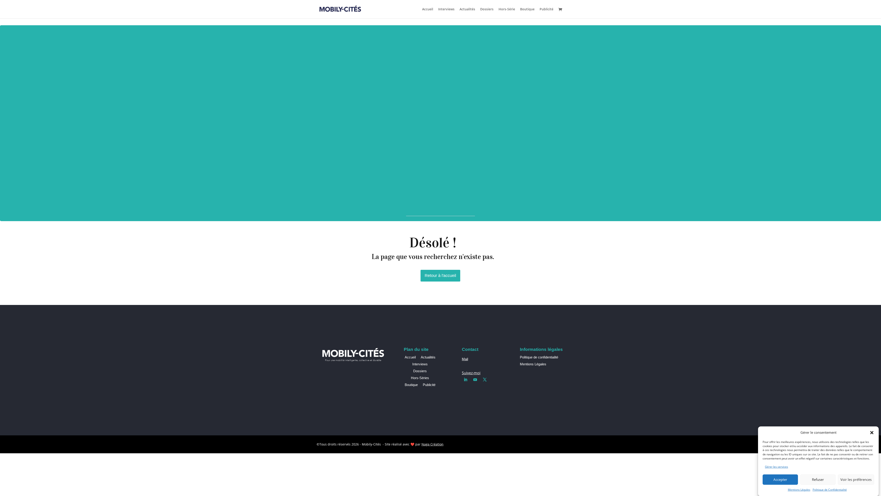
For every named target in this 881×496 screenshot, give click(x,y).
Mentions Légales (799, 490)
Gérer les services (776, 467)
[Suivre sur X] (484, 379)
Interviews (446, 9)
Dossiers (486, 9)
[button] (872, 432)
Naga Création (432, 444)
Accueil (427, 9)
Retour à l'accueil (440, 275)
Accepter (780, 479)
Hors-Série (507, 9)
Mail (465, 359)
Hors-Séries (420, 378)
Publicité (546, 9)
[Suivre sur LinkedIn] (465, 379)
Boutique (527, 9)
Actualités (467, 9)
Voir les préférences (856, 479)
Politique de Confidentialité (830, 490)
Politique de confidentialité (539, 357)
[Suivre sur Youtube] (475, 379)
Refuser (818, 479)
